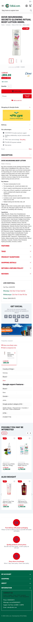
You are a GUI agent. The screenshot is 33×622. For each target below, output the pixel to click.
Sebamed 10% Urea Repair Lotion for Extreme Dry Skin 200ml (23, 464)
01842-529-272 (11, 298)
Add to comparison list (9, 348)
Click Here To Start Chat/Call (17, 291)
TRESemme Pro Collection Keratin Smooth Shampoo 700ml (22, 502)
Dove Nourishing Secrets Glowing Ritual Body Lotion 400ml (10, 354)
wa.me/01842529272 (14, 602)
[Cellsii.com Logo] (13, 5)
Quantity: (4, 86)
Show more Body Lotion (10, 345)
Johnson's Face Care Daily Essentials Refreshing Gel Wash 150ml (8, 502)
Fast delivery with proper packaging (16, 527)
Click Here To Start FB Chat (19, 294)
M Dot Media (23, 616)
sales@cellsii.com (12, 607)
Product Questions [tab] (10, 257)
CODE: (18, 67)
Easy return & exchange (16, 561)
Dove (4, 380)
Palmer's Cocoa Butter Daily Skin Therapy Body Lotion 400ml (9, 464)
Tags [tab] (3, 251)
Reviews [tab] (5, 274)
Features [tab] (5, 246)
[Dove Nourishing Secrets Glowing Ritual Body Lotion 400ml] (16, 42)
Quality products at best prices (16, 544)
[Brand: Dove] (28, 74)
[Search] (31, 11)
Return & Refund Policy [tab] (12, 268)
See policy (22, 139)
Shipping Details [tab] (8, 263)
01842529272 (10, 600)
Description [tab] (6, 155)
